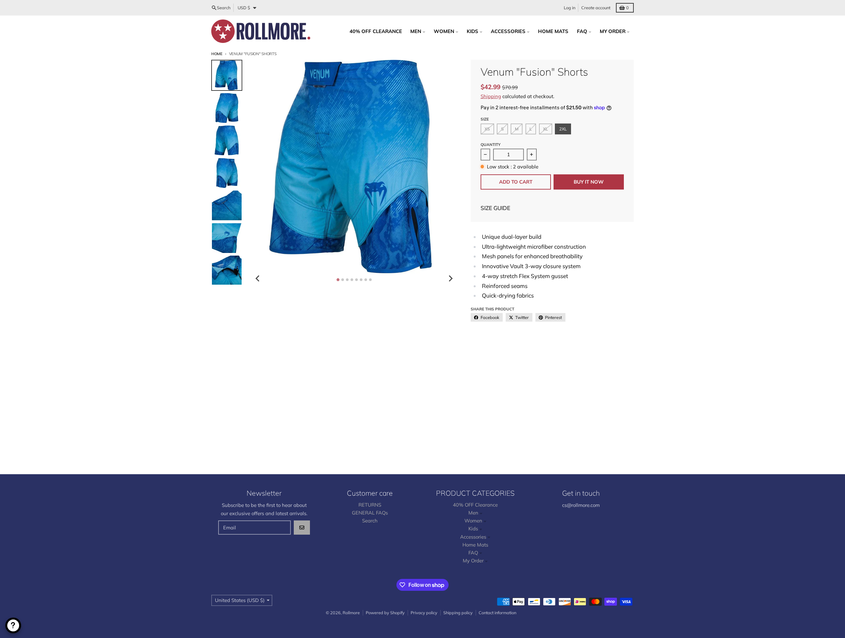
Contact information (497, 612)
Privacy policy (424, 612)
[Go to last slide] (258, 278)
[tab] (337, 279)
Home (216, 53)
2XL (563, 128)
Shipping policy (458, 612)
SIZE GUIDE (495, 207)
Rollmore (351, 612)
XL (545, 128)
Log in (569, 7)
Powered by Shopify (385, 612)
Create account (595, 7)
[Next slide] (450, 278)
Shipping (491, 96)
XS (487, 128)
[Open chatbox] (13, 625)
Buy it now (589, 182)
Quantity (490, 144)
